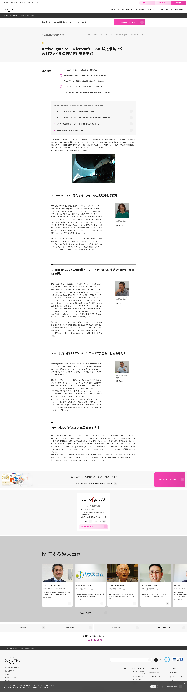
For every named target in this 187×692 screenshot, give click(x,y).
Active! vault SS (138, 674)
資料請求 (178, 3)
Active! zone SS (138, 679)
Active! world (137, 676)
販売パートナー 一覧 (176, 677)
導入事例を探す (14, 15)
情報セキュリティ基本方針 (12, 667)
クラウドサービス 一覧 (137, 668)
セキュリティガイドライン (11, 677)
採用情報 (173, 672)
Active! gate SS (50, 43)
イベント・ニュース (154, 677)
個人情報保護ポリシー (11, 671)
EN (39, 3)
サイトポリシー (9, 674)
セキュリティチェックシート (12, 681)
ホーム (6, 15)
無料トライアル (147, 3)
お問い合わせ (163, 3)
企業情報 (173, 668)
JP (37, 3)
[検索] (149, 659)
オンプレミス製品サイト (156, 668)
